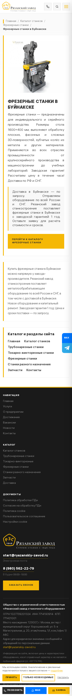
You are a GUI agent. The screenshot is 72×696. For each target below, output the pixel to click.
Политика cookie (14, 511)
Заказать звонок (21, 585)
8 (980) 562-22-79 (18, 569)
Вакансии (9, 422)
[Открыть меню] (66, 6)
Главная (11, 21)
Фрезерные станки (16, 25)
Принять (11, 677)
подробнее (57, 671)
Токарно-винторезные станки (31, 353)
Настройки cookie (15, 522)
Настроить (63, 677)
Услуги (7, 406)
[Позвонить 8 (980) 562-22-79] (48, 6)
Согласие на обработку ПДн (22, 505)
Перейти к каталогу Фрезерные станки (27, 241)
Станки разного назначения (29, 364)
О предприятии (13, 412)
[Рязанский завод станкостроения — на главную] (19, 7)
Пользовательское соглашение (24, 516)
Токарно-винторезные (18, 461)
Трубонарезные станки (26, 347)
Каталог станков (31, 21)
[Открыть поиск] (57, 6)
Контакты (33, 370)
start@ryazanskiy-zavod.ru (25, 555)
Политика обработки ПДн (20, 500)
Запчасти (15, 370)
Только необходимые (38, 677)
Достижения (11, 417)
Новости (9, 428)
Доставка (9, 483)
